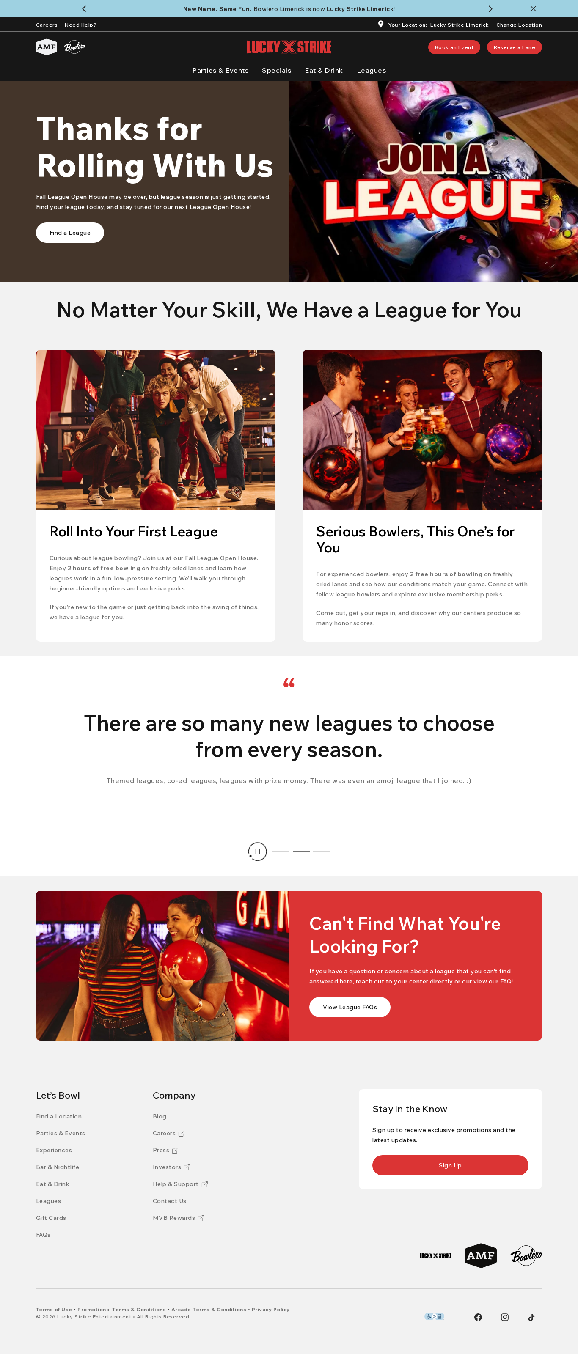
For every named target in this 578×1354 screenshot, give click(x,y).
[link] (454, 47)
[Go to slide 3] (321, 851)
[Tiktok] (531, 1317)
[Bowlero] (74, 47)
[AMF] (46, 47)
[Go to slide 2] (301, 851)
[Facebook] (478, 1317)
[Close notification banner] (535, 8)
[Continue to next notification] (492, 9)
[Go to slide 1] (280, 851)
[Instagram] (505, 1317)
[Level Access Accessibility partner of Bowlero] (434, 1316)
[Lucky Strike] (435, 1256)
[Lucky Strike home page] (289, 47)
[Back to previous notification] (85, 9)
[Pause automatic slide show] (257, 851)
